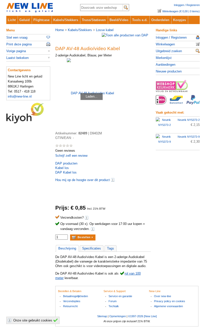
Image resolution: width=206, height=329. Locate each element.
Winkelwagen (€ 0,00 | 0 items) (181, 11)
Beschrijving (67, 248)
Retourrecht (70, 306)
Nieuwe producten (169, 71)
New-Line (39, 8)
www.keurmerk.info (178, 87)
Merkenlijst (164, 58)
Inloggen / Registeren (187, 5)
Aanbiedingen (165, 64)
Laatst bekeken (17, 58)
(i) (113, 180)
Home (59, 30)
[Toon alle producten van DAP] (125, 35)
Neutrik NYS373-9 (189, 136)
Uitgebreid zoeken (169, 51)
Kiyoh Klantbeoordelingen (28, 113)
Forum (113, 301)
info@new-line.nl (20, 96)
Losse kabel (105, 30)
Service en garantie (120, 296)
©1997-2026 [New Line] (142, 316)
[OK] (56, 320)
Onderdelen (160, 20)
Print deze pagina (19, 44)
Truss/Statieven (94, 20)
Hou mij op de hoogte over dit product (82, 180)
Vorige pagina (16, 51)
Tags (110, 248)
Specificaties (91, 248)
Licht (12, 20)
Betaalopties (178, 102)
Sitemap (102, 316)
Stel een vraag (16, 37)
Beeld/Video (119, 20)
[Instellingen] (10, 320)
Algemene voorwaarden (168, 306)
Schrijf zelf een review (71, 155)
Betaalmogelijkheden (75, 296)
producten (66, 163)
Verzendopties (71, 301)
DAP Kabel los (66, 172)
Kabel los (62, 168)
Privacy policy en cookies (169, 301)
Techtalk (114, 306)
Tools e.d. (139, 20)
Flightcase (41, 20)
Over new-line (162, 296)
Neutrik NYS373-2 (189, 119)
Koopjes (179, 20)
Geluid (24, 20)
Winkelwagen (165, 44)
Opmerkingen (117, 316)
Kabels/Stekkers (65, 20)
